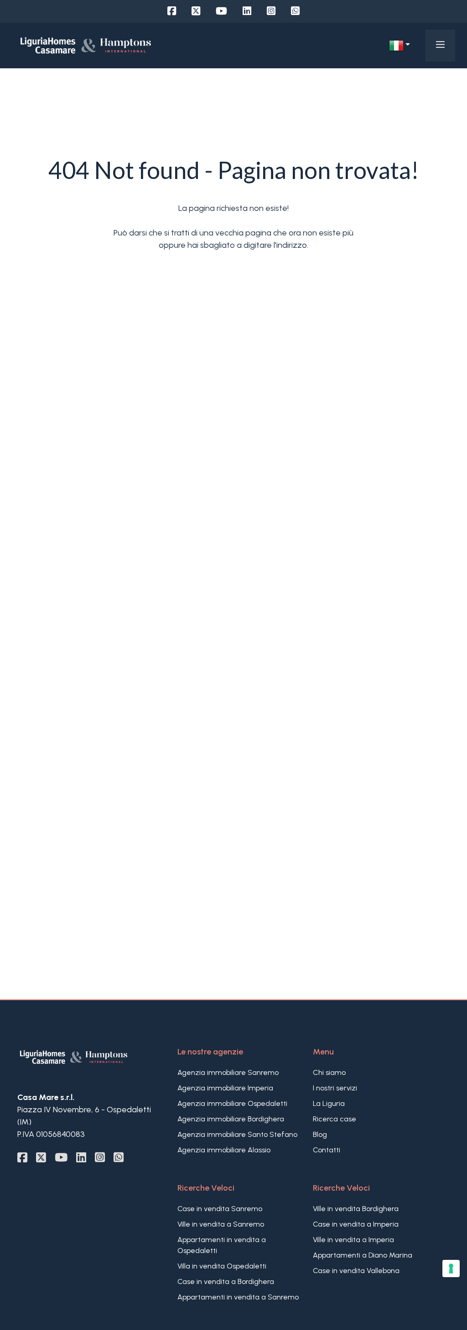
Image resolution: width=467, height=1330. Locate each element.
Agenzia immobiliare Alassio (223, 1150)
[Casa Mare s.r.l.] (85, 45)
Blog (320, 1134)
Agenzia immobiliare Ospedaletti (232, 1103)
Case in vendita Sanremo (219, 1208)
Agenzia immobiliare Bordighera (230, 1119)
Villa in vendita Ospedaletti (221, 1266)
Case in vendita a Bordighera (225, 1281)
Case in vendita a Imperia (356, 1224)
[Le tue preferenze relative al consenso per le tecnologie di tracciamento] (451, 1268)
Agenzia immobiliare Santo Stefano (237, 1134)
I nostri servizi (335, 1088)
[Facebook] (171, 11)
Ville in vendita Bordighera (356, 1208)
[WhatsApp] (295, 11)
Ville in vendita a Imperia (353, 1239)
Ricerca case (334, 1119)
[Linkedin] (247, 11)
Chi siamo (329, 1072)
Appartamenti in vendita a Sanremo (238, 1297)
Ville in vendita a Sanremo (220, 1224)
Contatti (326, 1150)
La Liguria (329, 1103)
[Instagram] (271, 11)
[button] (399, 45)
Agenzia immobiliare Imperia (225, 1088)
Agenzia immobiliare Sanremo (228, 1072)
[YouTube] (221, 11)
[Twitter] (196, 11)
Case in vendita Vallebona (356, 1270)
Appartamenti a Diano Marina (362, 1255)
